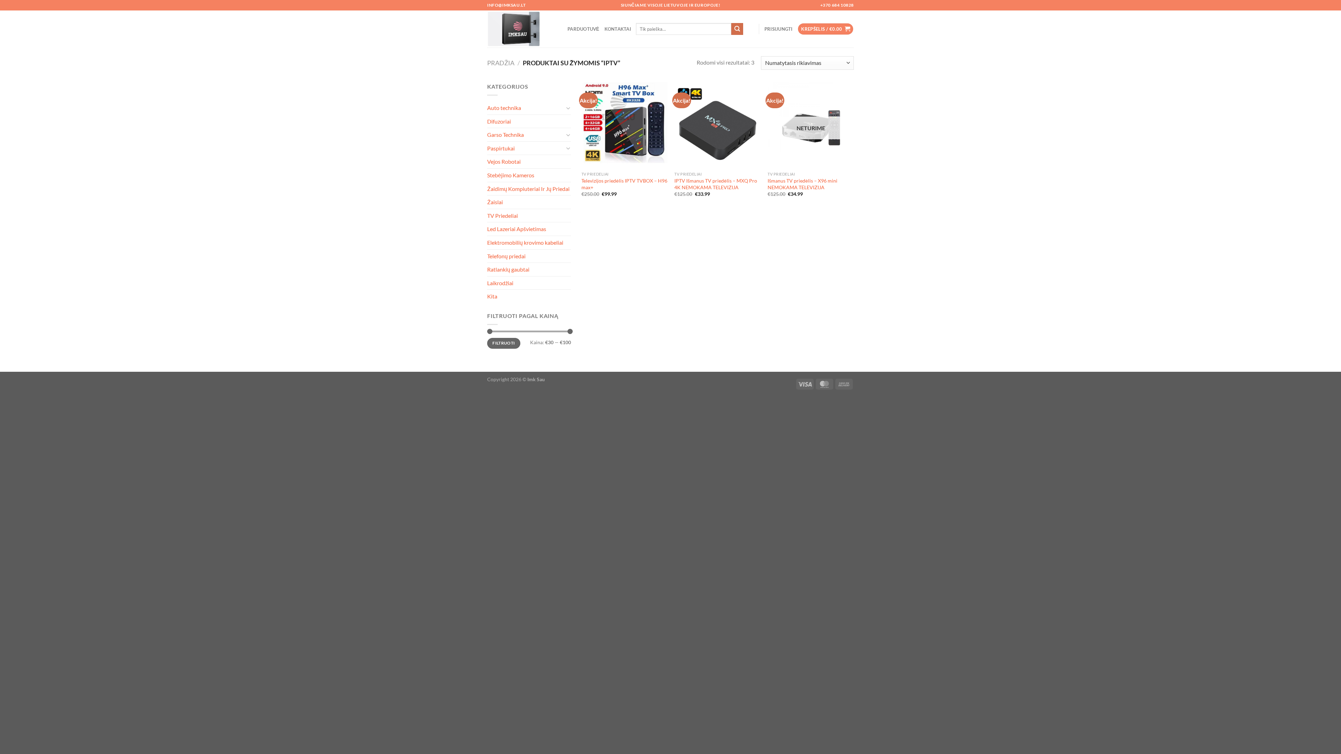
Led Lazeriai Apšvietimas (516, 229)
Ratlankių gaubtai (508, 269)
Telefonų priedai (506, 256)
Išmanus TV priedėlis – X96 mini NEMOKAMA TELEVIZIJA (802, 184)
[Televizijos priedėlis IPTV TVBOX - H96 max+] (624, 125)
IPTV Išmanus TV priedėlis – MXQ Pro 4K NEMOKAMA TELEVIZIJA (715, 184)
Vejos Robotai (504, 161)
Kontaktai (617, 29)
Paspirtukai (501, 148)
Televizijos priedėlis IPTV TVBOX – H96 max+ (624, 184)
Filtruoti (503, 343)
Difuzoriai (499, 121)
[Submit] (737, 29)
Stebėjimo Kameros (510, 175)
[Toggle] (568, 108)
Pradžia (500, 63)
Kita (492, 296)
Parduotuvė (583, 29)
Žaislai (495, 202)
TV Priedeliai (502, 215)
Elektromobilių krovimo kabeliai (525, 242)
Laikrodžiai (500, 283)
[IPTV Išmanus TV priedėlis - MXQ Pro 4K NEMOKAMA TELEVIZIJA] (717, 125)
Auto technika (504, 107)
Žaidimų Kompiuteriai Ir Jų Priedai (528, 188)
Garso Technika (505, 134)
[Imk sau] (522, 28)
